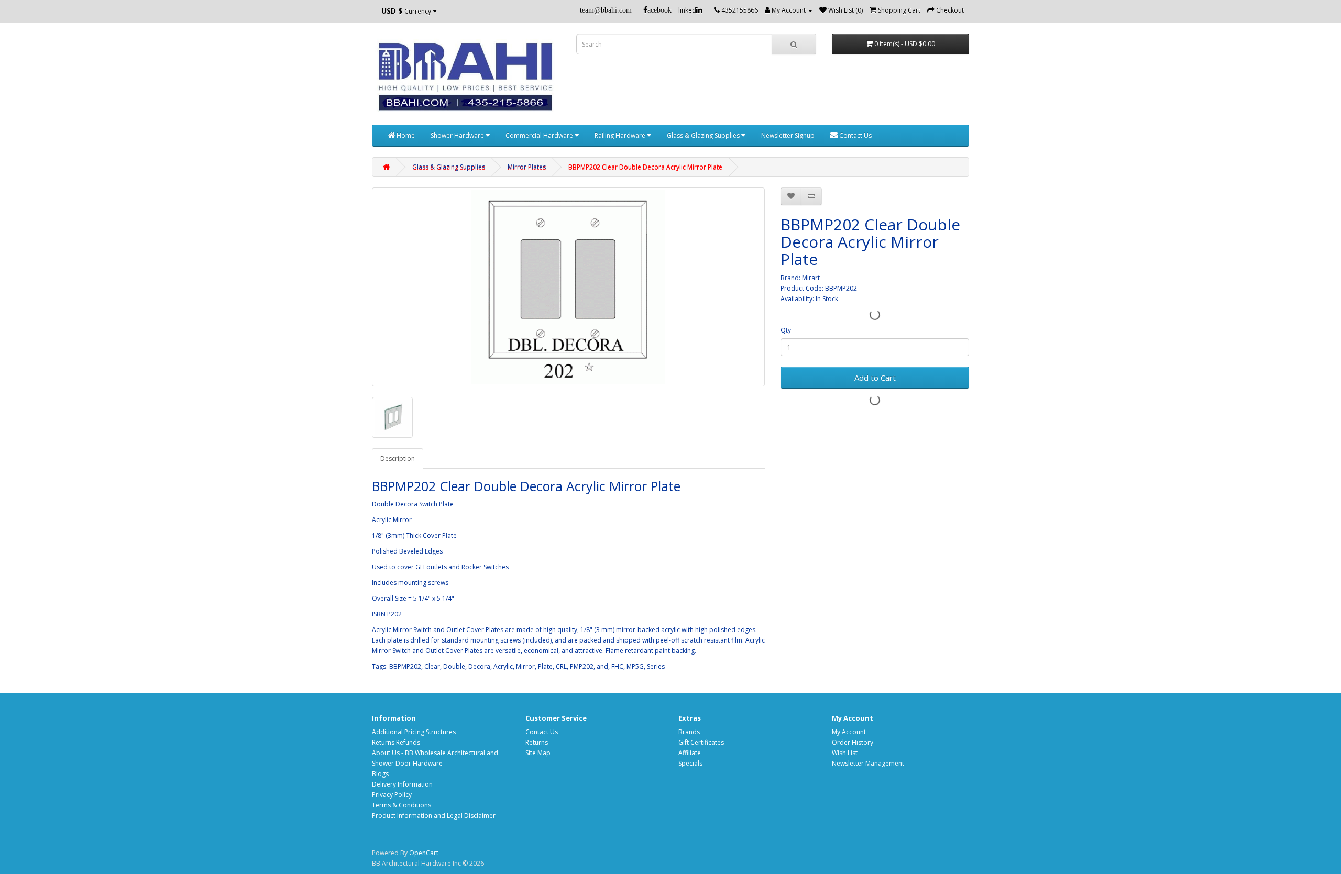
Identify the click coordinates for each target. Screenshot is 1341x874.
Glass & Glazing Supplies (704, 135)
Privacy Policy (392, 794)
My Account (849, 731)
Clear (432, 666)
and (602, 666)
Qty (786, 330)
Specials (690, 763)
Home (405, 135)
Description (397, 458)
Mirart (811, 277)
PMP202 (581, 666)
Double (454, 666)
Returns (536, 742)
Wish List (845, 752)
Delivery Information (402, 784)
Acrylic (503, 666)
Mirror (525, 666)
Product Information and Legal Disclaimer (434, 815)
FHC (617, 666)
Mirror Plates (527, 166)
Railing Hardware (621, 135)
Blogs (380, 773)
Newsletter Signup (788, 135)
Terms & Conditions (401, 805)
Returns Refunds (396, 742)
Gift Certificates (701, 742)
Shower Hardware (458, 135)
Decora (479, 666)
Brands (689, 731)
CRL (561, 666)
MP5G (635, 666)
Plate (545, 666)
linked (687, 10)
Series (656, 666)
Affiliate (689, 752)
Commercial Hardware (540, 135)
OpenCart (423, 852)
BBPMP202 (405, 666)
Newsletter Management (868, 763)
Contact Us (855, 135)
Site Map (538, 752)
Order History (852, 742)
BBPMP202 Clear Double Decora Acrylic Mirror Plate (645, 166)
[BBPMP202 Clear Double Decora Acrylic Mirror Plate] (568, 286)
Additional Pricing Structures (414, 731)
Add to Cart (875, 377)
